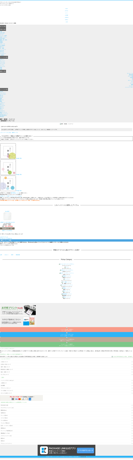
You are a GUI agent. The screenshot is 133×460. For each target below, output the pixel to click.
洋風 (1, 69)
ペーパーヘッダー (129, 87)
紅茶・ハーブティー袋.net (6, 425)
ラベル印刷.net (4, 420)
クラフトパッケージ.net (6, 435)
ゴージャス (2, 66)
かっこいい (2, 60)
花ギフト (2, 46)
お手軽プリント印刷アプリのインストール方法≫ (11, 196)
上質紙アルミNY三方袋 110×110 (7, 222)
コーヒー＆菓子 (3, 35)
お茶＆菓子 (2, 32)
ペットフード (3, 49)
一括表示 (2, 55)
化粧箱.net (3, 412)
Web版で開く (19, 158)
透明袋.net (3, 428)
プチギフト (2, 111)
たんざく (131, 85)
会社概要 (3, 385)
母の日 (1, 95)
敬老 (1, 101)
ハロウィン (2, 102)
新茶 (1, 98)
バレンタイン (3, 93)
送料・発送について (5, 366)
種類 (3, 71)
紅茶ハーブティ (3, 37)
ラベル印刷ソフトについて (7, 390)
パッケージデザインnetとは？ (7, 380)
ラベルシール (130, 73)
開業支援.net (3, 410)
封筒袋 (131, 77)
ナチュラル (2, 62)
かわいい (2, 59)
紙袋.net (2, 438)
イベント (4, 89)
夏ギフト (2, 99)
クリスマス (2, 105)
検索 (15, 23)
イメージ (4, 57)
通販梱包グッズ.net (5, 433)
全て (3, 26)
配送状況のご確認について (7, 369)
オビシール (130, 80)
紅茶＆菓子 (2, 38)
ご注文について (4, 361)
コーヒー (2, 34)
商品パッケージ (3, 112)
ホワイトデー (3, 94)
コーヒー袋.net (4, 417)
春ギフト (2, 108)
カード (131, 83)
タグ (132, 81)
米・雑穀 (2, 48)
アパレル (2, 52)
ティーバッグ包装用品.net (6, 430)
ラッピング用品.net (5, 423)
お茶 (1, 31)
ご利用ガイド (4, 383)
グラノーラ (2, 44)
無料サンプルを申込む (7, 230)
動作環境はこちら (15, 193)
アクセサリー (3, 53)
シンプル (2, 65)
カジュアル (2, 63)
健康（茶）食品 (3, 39)
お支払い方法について (6, 364)
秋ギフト (2, 104)
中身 (3, 29)
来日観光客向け (3, 115)
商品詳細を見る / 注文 (7, 228)
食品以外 (2, 51)
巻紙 (132, 84)
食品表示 (2, 116)
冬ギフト (2, 106)
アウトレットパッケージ (6, 443)
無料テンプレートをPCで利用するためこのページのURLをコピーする (8, 244)
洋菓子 (1, 42)
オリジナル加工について (6, 393)
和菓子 (1, 41)
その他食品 (2, 45)
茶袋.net (2, 440)
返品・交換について (5, 372)
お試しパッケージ (4, 113)
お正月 (1, 91)
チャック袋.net (4, 415)
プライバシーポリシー (6, 388)
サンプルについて (5, 374)
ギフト (1, 109)
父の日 (1, 97)
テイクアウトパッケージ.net (7, 407)
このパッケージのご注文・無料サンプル (9, 132)
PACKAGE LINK (4, 405)
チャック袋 (130, 76)
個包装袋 (131, 74)
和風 (1, 67)
